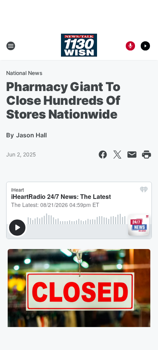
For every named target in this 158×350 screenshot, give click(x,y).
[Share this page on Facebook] (102, 154)
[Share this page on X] (117, 154)
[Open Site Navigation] (10, 45)
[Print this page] (146, 154)
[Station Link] (79, 46)
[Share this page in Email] (132, 154)
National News (24, 73)
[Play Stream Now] (145, 45)
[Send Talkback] (130, 45)
